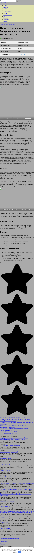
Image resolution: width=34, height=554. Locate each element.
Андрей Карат (4, 522)
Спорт (5, 13)
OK (19, 552)
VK (19, 54)
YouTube (23, 54)
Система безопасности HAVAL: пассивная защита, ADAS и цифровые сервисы (15, 432)
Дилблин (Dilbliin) (5, 528)
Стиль (5, 10)
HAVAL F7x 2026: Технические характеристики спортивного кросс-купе (14, 429)
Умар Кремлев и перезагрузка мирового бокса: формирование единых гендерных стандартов (14, 438)
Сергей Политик (5, 464)
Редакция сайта (4, 541)
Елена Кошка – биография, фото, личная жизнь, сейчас (16, 489)
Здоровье (6, 19)
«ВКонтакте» (28, 118)
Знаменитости (7, 15)
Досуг (5, 16)
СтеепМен (3, 2)
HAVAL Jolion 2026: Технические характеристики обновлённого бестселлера (15, 420)
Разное (5, 21)
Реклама (2, 544)
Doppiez (2, 517)
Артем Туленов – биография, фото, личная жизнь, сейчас (17, 483)
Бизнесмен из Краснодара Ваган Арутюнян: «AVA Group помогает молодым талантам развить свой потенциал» (17, 511)
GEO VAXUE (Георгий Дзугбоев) (10, 445)
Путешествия (7, 11)
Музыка (5, 7)
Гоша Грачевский (5, 506)
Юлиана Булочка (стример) (8, 477)
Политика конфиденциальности (9, 538)
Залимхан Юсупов (5, 458)
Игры (5, 8)
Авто (5, 5)
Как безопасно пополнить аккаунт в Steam (12, 417)
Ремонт (5, 18)
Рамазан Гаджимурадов (7, 501)
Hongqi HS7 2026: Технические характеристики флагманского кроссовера (14, 426)
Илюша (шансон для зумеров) (9, 452)
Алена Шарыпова (5, 470)
